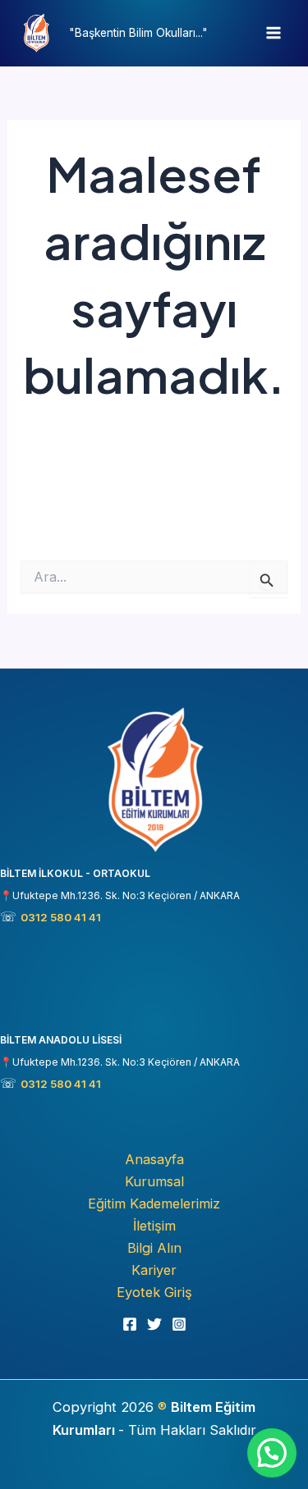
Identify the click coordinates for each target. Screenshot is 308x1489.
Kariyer (154, 1270)
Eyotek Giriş (154, 1292)
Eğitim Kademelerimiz (154, 1203)
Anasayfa (154, 1159)
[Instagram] (179, 1324)
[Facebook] (129, 1324)
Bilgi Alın (154, 1248)
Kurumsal (154, 1181)
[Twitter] (154, 1324)
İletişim (154, 1225)
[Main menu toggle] (273, 33)
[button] (272, 1453)
